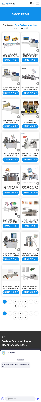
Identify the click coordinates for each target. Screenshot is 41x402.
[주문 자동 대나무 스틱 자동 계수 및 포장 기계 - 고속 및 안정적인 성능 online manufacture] (11, 142)
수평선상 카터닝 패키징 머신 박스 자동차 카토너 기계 (30, 222)
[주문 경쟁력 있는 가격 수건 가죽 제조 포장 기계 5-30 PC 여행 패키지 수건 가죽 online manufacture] (30, 175)
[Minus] (38, 353)
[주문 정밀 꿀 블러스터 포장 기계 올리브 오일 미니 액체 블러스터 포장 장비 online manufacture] (30, 142)
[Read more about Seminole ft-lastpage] (26, 318)
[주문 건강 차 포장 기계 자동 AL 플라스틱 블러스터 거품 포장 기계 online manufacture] (11, 175)
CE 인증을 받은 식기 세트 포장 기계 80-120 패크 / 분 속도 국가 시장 (30, 89)
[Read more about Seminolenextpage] (20, 318)
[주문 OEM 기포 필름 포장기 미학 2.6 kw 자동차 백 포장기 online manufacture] (30, 274)
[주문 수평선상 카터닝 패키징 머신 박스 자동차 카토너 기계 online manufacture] (30, 208)
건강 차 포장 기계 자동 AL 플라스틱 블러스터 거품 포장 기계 (11, 188)
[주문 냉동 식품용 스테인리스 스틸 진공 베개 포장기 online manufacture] (30, 42)
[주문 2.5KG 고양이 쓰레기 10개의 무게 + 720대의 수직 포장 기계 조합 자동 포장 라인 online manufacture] (30, 241)
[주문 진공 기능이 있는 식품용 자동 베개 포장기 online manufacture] (11, 109)
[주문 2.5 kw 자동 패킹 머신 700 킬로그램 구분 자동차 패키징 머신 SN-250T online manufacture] (11, 42)
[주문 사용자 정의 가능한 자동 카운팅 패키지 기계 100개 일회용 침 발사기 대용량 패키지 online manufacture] (11, 241)
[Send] (38, 398)
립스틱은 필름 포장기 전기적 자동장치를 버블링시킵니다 (11, 222)
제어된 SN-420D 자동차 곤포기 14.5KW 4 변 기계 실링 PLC (11, 288)
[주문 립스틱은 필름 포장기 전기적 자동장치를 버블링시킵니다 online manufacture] (11, 208)
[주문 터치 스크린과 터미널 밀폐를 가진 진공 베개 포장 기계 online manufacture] (11, 75)
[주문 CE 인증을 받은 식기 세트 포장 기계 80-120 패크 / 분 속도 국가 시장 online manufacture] (30, 75)
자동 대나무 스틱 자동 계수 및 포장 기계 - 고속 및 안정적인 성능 (11, 155)
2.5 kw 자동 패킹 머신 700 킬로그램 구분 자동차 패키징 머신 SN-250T (11, 56)
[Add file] (2, 398)
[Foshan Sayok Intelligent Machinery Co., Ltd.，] (9, 3)
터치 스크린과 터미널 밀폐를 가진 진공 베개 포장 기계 (11, 89)
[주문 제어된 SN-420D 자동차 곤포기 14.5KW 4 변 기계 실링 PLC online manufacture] (11, 274)
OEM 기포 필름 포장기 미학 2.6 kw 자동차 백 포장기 (30, 288)
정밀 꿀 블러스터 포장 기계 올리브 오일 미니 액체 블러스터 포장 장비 (30, 155)
